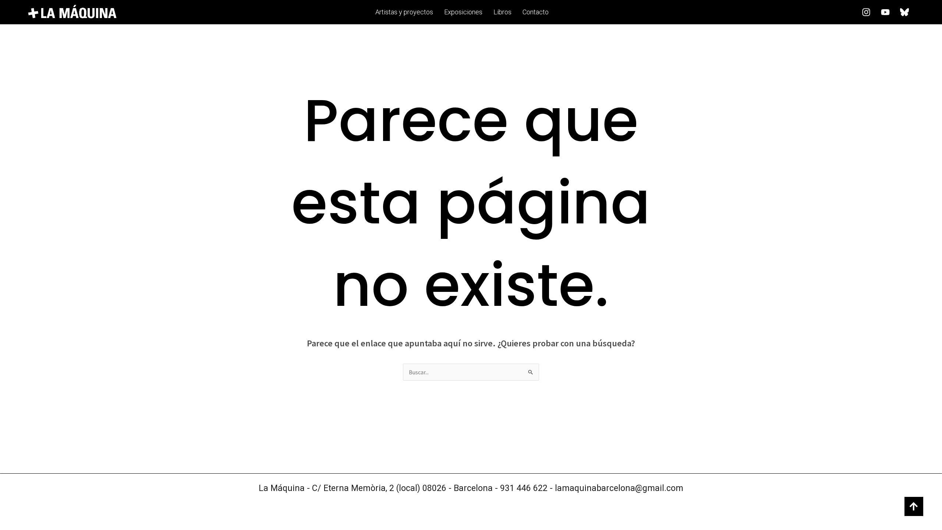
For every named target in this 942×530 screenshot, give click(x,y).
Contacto (536, 12)
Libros (502, 12)
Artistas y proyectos (404, 12)
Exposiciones (463, 12)
